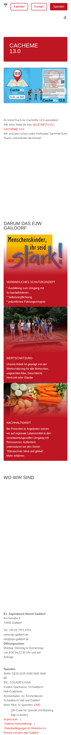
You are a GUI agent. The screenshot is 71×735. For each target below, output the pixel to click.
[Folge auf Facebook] (14, 662)
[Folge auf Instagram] (7, 662)
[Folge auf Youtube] (22, 662)
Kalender (19, 6)
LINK (28, 455)
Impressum (12, 719)
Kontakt (39, 6)
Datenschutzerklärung (18, 723)
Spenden (58, 6)
